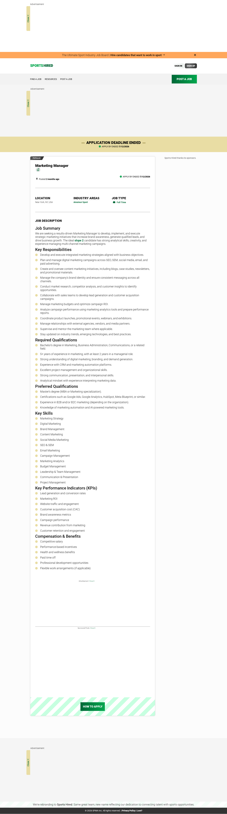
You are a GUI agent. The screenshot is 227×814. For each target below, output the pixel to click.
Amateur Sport (81, 202)
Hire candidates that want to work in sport (136, 55)
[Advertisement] (113, 27)
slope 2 (79, 240)
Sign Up (191, 66)
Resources (51, 79)
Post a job (66, 79)
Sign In (178, 66)
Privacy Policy (128, 810)
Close (28, 19)
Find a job (35, 79)
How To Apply (92, 706)
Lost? (139, 810)
